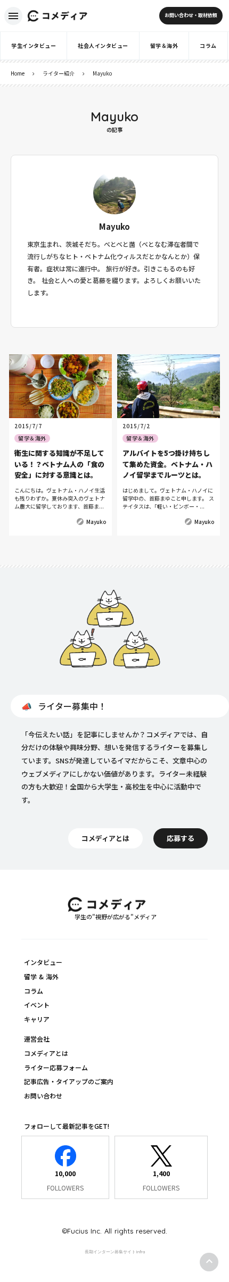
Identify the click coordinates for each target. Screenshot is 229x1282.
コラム (33, 990)
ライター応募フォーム (56, 1067)
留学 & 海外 (41, 976)
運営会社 (37, 1038)
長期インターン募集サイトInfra (115, 1251)
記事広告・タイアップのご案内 (68, 1081)
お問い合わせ (43, 1095)
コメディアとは (46, 1053)
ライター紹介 (59, 73)
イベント (37, 1004)
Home (17, 73)
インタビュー (43, 962)
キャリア (37, 1018)
